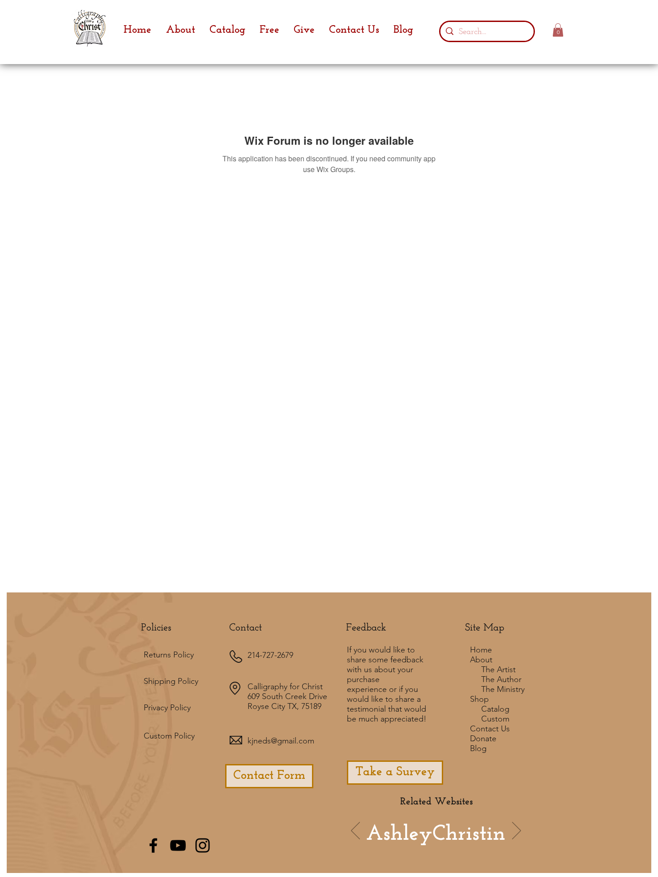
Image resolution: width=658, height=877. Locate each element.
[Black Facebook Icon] (153, 845)
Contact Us (490, 729)
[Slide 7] (417, 844)
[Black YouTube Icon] (178, 845)
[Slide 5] (467, 844)
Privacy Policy (167, 708)
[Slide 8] (479, 844)
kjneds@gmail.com (281, 741)
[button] (558, 30)
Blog (478, 748)
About (481, 660)
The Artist (498, 669)
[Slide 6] (404, 844)
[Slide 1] (392, 844)
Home (481, 650)
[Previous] (355, 831)
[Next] (516, 831)
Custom (495, 719)
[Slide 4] (443, 844)
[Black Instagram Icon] (202, 845)
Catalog (495, 709)
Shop (479, 699)
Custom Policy (169, 736)
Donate (483, 738)
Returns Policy (169, 655)
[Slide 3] (455, 844)
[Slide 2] (430, 844)
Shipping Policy (171, 681)
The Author (501, 679)
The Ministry (503, 689)
